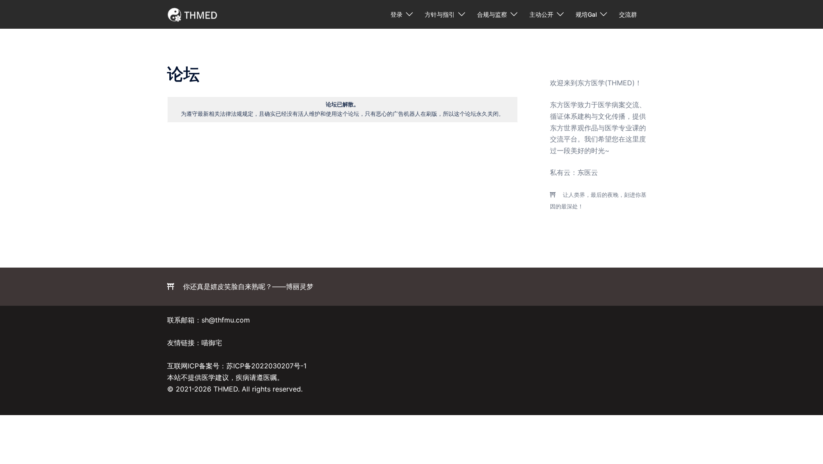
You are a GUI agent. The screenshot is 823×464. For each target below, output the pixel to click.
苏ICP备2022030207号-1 (266, 366)
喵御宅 (211, 342)
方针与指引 (440, 14)
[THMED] (192, 13)
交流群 (628, 14)
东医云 (587, 172)
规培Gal (586, 14)
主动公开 (541, 14)
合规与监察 (492, 14)
